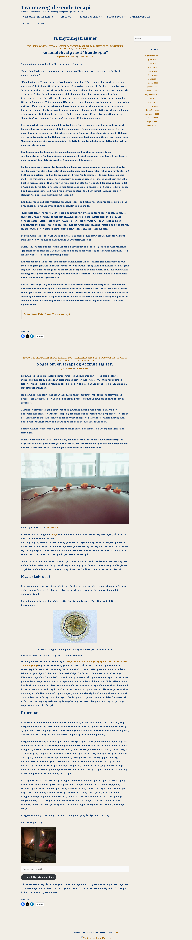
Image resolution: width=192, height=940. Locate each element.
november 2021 (152, 114)
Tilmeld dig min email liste (38, 877)
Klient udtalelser (33, 23)
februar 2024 (152, 75)
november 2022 (152, 90)
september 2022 (152, 94)
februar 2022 (152, 106)
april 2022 (152, 102)
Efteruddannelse (140, 17)
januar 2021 (152, 125)
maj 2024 (152, 63)
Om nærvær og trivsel (66, 46)
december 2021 (152, 110)
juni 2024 (152, 59)
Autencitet (29, 358)
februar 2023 (152, 83)
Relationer (66, 49)
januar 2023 (152, 87)
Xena (115, 932)
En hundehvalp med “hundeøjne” (75, 52)
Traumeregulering (72, 360)
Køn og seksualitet (43, 46)
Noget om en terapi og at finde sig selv (75, 364)
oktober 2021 (152, 118)
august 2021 (152, 122)
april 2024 (152, 67)
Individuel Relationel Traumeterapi (47, 314)
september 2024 (152, 56)
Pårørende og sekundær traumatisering (101, 46)
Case (29, 46)
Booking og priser (90, 17)
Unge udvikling (81, 49)
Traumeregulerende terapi (56, 7)
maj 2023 (152, 79)
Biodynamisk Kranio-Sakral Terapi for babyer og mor (65, 358)
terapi (54, 534)
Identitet (106, 358)
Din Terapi (66, 17)
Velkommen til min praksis (38, 17)
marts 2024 (152, 71)
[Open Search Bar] (168, 23)
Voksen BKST (90, 360)
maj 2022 (152, 98)
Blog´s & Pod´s (115, 17)
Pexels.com (53, 527)
